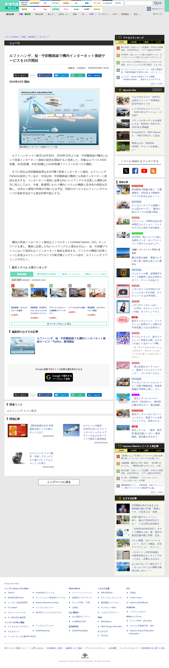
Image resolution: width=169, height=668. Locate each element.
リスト (32, 75)
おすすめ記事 (130, 498)
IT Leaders (12, 607)
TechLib (104, 635)
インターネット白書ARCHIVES (22, 636)
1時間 (121, 42)
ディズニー (103, 14)
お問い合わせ (37, 648)
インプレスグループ (129, 648)
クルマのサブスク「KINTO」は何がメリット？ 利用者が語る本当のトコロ (147, 100)
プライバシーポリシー (95, 648)
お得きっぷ (63, 14)
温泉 (75, 14)
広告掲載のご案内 (55, 648)
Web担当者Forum (16, 597)
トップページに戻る (59, 482)
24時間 (133, 42)
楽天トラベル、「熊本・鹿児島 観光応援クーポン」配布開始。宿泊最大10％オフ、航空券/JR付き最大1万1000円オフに (147, 437)
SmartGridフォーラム (45, 593)
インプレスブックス (45, 626)
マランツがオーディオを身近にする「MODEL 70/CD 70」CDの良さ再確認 (147, 123)
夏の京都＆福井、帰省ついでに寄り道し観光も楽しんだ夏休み (147, 261)
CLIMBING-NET (79, 621)
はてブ (63, 75)
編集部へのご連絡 (74, 648)
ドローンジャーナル (17, 612)
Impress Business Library (47, 602)
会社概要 (113, 648)
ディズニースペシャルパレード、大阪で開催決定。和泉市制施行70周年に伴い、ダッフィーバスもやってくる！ (142, 72)
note (80, 75)
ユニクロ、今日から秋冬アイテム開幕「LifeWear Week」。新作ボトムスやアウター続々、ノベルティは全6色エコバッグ (141, 79)
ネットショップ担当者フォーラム (51, 597)
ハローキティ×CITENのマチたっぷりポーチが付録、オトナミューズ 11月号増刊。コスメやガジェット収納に (142, 65)
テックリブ (103, 631)
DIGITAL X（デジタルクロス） (49, 612)
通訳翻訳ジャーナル (110, 602)
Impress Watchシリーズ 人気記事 (141, 446)
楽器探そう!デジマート (82, 597)
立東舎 (75, 607)
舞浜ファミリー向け (96, 274)
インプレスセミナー (45, 607)
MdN (100, 617)
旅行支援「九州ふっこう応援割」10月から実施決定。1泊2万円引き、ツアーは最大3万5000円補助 (142, 50)
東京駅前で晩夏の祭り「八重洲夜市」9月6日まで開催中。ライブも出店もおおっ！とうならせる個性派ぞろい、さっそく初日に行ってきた (147, 196)
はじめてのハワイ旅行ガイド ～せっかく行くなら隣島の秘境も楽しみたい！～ (147, 567)
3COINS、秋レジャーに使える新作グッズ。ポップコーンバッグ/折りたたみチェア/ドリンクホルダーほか (142, 57)
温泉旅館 (21, 274)
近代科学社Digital (80, 631)
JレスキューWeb (108, 607)
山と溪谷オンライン (81, 616)
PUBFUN (131, 607)
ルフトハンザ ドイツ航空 (22, 410)
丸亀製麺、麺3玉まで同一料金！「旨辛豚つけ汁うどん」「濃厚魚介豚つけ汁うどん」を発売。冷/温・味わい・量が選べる (141, 466)
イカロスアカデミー (110, 612)
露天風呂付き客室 (46, 274)
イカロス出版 (104, 588)
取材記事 (39, 14)
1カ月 (158, 42)
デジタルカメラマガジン (19, 626)
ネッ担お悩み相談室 (17, 617)
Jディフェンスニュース (111, 597)
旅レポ (51, 14)
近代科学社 (74, 626)
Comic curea (135, 597)
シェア (47, 75)
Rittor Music (74, 588)
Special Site (129, 90)
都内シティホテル (71, 274)
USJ (115, 14)
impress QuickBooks (139, 602)
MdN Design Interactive (111, 626)
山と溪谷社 (74, 612)
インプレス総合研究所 (18, 602)
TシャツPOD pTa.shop (141, 621)
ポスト (23, 75)
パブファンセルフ (138, 612)
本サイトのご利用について (16, 648)
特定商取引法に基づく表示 (153, 648)
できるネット (14, 631)
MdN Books (106, 621)
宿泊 (136, 14)
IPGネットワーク (134, 616)
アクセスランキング (133, 37)
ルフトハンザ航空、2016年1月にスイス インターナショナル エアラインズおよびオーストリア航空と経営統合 (95, 432)
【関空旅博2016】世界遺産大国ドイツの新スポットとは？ (41, 429)
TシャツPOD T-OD (81, 602)
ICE (128, 588)
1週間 (146, 42)
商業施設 (125, 14)
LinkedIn (96, 75)
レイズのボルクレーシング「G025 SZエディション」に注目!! (147, 112)
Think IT (11, 593)
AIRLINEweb (107, 593)
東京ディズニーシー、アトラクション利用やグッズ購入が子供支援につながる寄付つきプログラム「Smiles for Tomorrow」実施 (147, 327)
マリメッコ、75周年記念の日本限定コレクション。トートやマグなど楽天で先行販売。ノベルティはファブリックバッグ (147, 228)
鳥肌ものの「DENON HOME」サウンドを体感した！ (145, 146)
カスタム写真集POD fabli (142, 626)
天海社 (133, 593)
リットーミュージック (82, 593)
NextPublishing (43, 631)
